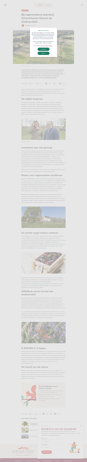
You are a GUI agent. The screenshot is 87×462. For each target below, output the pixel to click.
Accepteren (43, 49)
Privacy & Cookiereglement (46, 45)
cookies (40, 32)
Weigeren (43, 53)
